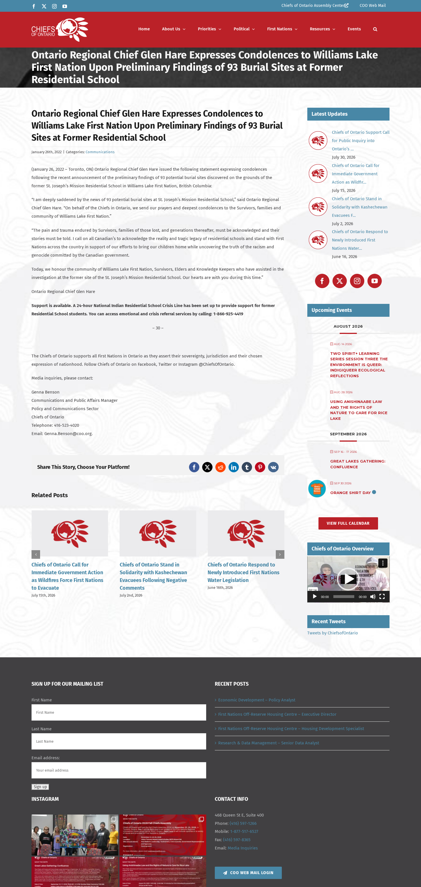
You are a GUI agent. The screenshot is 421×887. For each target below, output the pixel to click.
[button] (375, 29)
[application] (348, 579)
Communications (100, 152)
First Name (42, 700)
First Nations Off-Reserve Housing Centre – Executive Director (277, 714)
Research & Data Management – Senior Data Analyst (268, 743)
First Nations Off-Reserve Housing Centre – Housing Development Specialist (291, 728)
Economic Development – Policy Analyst (256, 700)
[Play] (315, 596)
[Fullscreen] (382, 596)
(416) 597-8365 (237, 839)
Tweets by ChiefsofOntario (332, 633)
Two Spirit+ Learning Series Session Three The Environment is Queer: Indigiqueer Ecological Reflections (359, 364)
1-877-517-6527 (244, 831)
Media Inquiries (243, 848)
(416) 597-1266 (243, 823)
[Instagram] (357, 281)
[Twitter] (340, 281)
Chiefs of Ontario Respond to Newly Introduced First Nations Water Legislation (244, 572)
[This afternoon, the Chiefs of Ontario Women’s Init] (75, 835)
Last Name (42, 728)
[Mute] (373, 596)
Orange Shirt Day (350, 492)
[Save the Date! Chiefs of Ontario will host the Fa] (162, 835)
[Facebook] (322, 281)
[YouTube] (374, 281)
